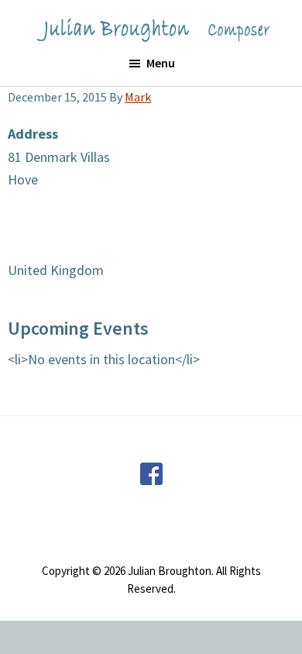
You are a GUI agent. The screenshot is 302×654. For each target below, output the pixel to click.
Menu (160, 63)
